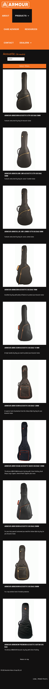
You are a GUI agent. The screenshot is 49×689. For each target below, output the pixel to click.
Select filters (24, 66)
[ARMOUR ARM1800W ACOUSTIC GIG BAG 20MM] (24, 501)
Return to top (24, 659)
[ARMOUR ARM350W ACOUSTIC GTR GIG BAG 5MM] (24, 91)
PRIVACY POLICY (42, 679)
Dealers (24, 43)
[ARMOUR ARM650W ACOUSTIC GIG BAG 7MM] (24, 265)
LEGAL (34, 679)
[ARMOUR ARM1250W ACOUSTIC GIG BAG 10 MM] (24, 323)
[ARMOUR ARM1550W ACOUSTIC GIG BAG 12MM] (24, 381)
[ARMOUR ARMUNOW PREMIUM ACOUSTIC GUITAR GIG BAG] (24, 620)
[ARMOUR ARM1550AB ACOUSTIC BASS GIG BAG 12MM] (24, 441)
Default (10, 59)
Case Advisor (11, 29)
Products (21, 16)
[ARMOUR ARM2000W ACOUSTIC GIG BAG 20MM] (24, 562)
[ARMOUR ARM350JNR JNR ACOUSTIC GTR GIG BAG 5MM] (24, 149)
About (5, 16)
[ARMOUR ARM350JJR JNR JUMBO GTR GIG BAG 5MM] (24, 207)
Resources (31, 29)
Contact (9, 43)
